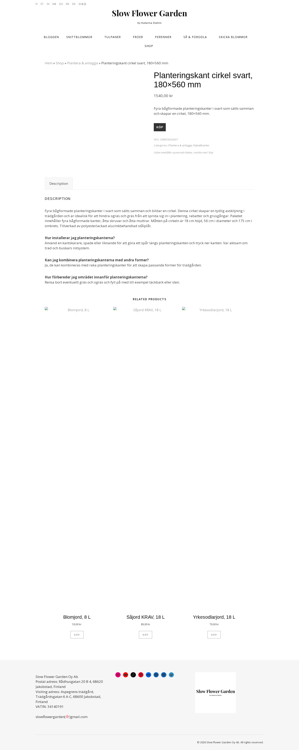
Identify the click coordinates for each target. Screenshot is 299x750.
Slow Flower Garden (149, 13)
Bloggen (51, 37)
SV (48, 4)
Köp (159, 127)
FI (37, 4)
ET (42, 4)
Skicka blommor (233, 37)
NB (54, 4)
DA (61, 4)
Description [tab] (58, 183)
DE (74, 4)
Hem (48, 63)
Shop (149, 46)
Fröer (138, 37)
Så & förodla (195, 37)
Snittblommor (79, 37)
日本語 (82, 4)
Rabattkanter (201, 145)
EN (67, 4)
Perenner (163, 37)
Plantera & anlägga (82, 63)
